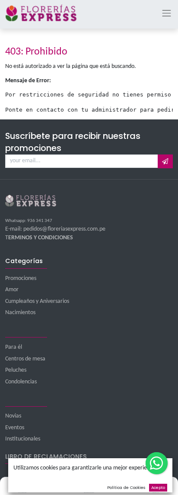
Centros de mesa (25, 359)
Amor (12, 289)
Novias (13, 416)
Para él (13, 347)
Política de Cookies (126, 487)
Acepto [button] (158, 487)
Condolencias (21, 382)
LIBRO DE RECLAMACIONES (46, 456)
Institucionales (22, 439)
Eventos (14, 427)
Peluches (15, 370)
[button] (165, 161)
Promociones (20, 278)
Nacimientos (20, 312)
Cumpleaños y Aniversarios (37, 301)
